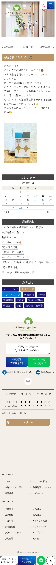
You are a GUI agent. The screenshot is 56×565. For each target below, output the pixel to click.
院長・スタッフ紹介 (14, 487)
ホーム (8, 481)
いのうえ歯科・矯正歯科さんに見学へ (22, 227)
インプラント (39, 532)
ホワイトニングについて (15, 257)
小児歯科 (9, 538)
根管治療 (9, 515)
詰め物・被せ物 (34, 305)
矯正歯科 (8, 305)
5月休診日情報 (10, 247)
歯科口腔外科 (35, 300)
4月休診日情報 (10, 267)
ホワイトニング (11, 294)
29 (20, 207)
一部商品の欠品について (15, 232)
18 (43, 199)
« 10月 (6, 212)
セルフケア (28, 289)
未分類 (41, 294)
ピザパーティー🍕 (12, 242)
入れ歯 (36, 538)
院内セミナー (9, 237)
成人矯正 (37, 515)
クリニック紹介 (40, 481)
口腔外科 (9, 521)
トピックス (38, 493)
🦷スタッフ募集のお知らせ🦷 (18, 272)
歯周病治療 (10, 527)
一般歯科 (9, 509)
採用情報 (9, 493)
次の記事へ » (47, 47)
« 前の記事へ (9, 47)
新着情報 (29, 294)
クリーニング (10, 289)
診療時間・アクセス (42, 487)
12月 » (50, 212)
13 (5, 199)
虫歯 (19, 305)
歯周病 (20, 300)
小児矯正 (37, 509)
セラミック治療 (40, 521)
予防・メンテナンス (14, 532)
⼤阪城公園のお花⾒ (13, 252)
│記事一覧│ (28, 47)
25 (43, 203)
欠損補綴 (8, 300)
